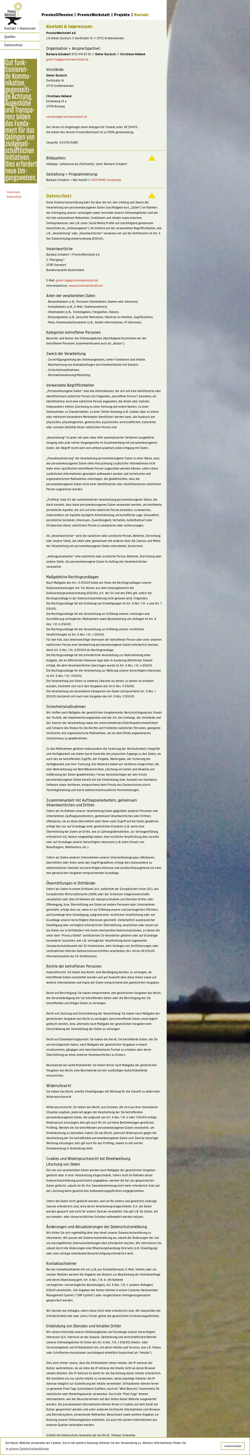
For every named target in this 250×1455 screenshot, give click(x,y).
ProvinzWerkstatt (93, 15)
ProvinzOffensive (57, 15)
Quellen (9, 36)
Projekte (122, 15)
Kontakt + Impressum (20, 28)
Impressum (13, 192)
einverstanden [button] (232, 1446)
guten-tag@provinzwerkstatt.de (67, 59)
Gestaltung (106, 179)
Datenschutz (13, 45)
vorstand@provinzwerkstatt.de (66, 116)
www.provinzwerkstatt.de (86, 285)
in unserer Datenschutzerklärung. (27, 1448)
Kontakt (141, 15)
